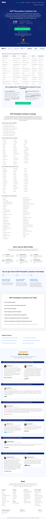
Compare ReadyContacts (6, 495)
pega (37, 458)
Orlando (15, 177)
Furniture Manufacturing (7, 211)
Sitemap (3, 504)
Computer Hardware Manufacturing (28, 203)
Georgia (4, 144)
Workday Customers (38, 498)
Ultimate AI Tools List (38, 492)
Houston (4, 173)
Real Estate (5, 229)
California (15, 141)
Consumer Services (26, 205)
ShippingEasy (15, 389)
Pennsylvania (16, 158)
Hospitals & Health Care (27, 212)
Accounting (5, 197)
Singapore (4, 192)
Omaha (4, 189)
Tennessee (26, 159)
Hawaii (15, 144)
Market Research (26, 220)
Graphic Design (25, 211)
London (15, 189)
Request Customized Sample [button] (23, 29)
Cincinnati (26, 183)
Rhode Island (26, 158)
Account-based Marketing (28, 491)
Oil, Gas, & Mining (25, 223)
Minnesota (15, 150)
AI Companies (37, 494)
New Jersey (26, 153)
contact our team (35, 324)
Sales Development (16, 503)
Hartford (25, 186)
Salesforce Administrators (39, 495)
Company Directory (38, 491)
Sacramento (5, 180)
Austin (4, 186)
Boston (26, 170)
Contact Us (3, 505)
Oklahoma (25, 156)
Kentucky (15, 147)
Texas (4, 161)
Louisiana (26, 147)
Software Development (7, 232)
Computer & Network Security (7, 203)
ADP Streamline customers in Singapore (9, 134)
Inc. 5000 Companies (38, 505)
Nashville (25, 185)
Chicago (25, 168)
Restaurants (25, 229)
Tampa (4, 179)
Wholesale (4, 237)
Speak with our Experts (5, 501)
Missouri (4, 152)
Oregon (4, 158)
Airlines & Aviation (26, 197)
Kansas (4, 147)
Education (4, 206)
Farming (4, 208)
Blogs (3, 492)
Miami (26, 171)
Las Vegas (4, 183)
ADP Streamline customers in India (8, 135)
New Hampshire (16, 153)
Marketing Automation (27, 501)
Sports (24, 232)
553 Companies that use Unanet (28, 343)
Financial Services (26, 208)
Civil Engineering (25, 202)
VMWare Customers (38, 501)
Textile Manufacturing (6, 235)
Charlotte (15, 180)
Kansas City (26, 180)
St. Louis (26, 177)
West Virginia (26, 162)
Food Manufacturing (6, 209)
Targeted (14, 491)
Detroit (25, 173)
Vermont (26, 161)
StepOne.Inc (35, 425)
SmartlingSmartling (15, 458)
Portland (4, 177)
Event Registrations (27, 495)
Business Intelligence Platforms (8, 202)
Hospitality (5, 212)
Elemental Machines (18, 425)
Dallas (15, 171)
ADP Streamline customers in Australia (9, 129)
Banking (4, 199)
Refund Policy (4, 499)
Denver (15, 176)
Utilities (24, 235)
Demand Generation (27, 494)
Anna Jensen (23, 42)
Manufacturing (5, 220)
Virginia (4, 162)
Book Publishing (5, 200)
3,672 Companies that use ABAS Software (9, 340)
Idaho (25, 144)
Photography (5, 226)
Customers (14, 498)
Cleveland (4, 176)
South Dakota (16, 159)
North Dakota (5, 156)
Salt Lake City (5, 182)
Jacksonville (15, 186)
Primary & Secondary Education (28, 226)
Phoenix (15, 174)
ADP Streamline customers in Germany (9, 132)
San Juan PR (26, 179)
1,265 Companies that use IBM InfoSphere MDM (31, 340)
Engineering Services (26, 206)
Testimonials (4, 494)
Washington (15, 162)
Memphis (26, 188)
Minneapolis (26, 174)
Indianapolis (26, 182)
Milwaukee (4, 185)
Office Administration (6, 223)
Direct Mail (25, 499)
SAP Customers (37, 504)
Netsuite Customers (38, 499)
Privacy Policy (4, 498)
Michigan (4, 150)
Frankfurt (26, 189)
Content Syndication (27, 498)
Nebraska (25, 152)
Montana (15, 152)
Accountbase (15, 495)
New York (15, 155)
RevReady (3, 502)
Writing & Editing (5, 238)
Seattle (4, 174)
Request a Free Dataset (39, 4)
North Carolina (27, 155)
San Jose (15, 170)
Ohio (14, 156)
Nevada (4, 153)
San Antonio (15, 183)
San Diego (26, 176)
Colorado (26, 141)
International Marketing (27, 502)
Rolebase (14, 494)
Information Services (26, 214)
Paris (4, 191)
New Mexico (5, 155)
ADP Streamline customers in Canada (9, 126)
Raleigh (15, 185)
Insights (14, 499)
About (3, 491)
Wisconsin (4, 164)
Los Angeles (16, 168)
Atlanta (15, 173)
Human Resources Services (7, 214)
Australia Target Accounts (39, 502)
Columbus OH (16, 182)
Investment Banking (6, 217)
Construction (5, 205)
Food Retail (25, 209)
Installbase (14, 492)
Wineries (24, 237)
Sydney (15, 191)
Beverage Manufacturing (27, 199)
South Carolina (5, 159)
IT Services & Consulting (27, 217)
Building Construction (26, 200)
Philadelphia (5, 171)
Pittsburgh (15, 179)
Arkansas (4, 141)
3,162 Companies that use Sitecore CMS (9, 343)
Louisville (4, 188)
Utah (14, 161)
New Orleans (16, 188)
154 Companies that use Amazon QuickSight (10, 337)
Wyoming (15, 164)
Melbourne (26, 191)
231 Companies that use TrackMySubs (29, 337)
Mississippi (25, 150)
